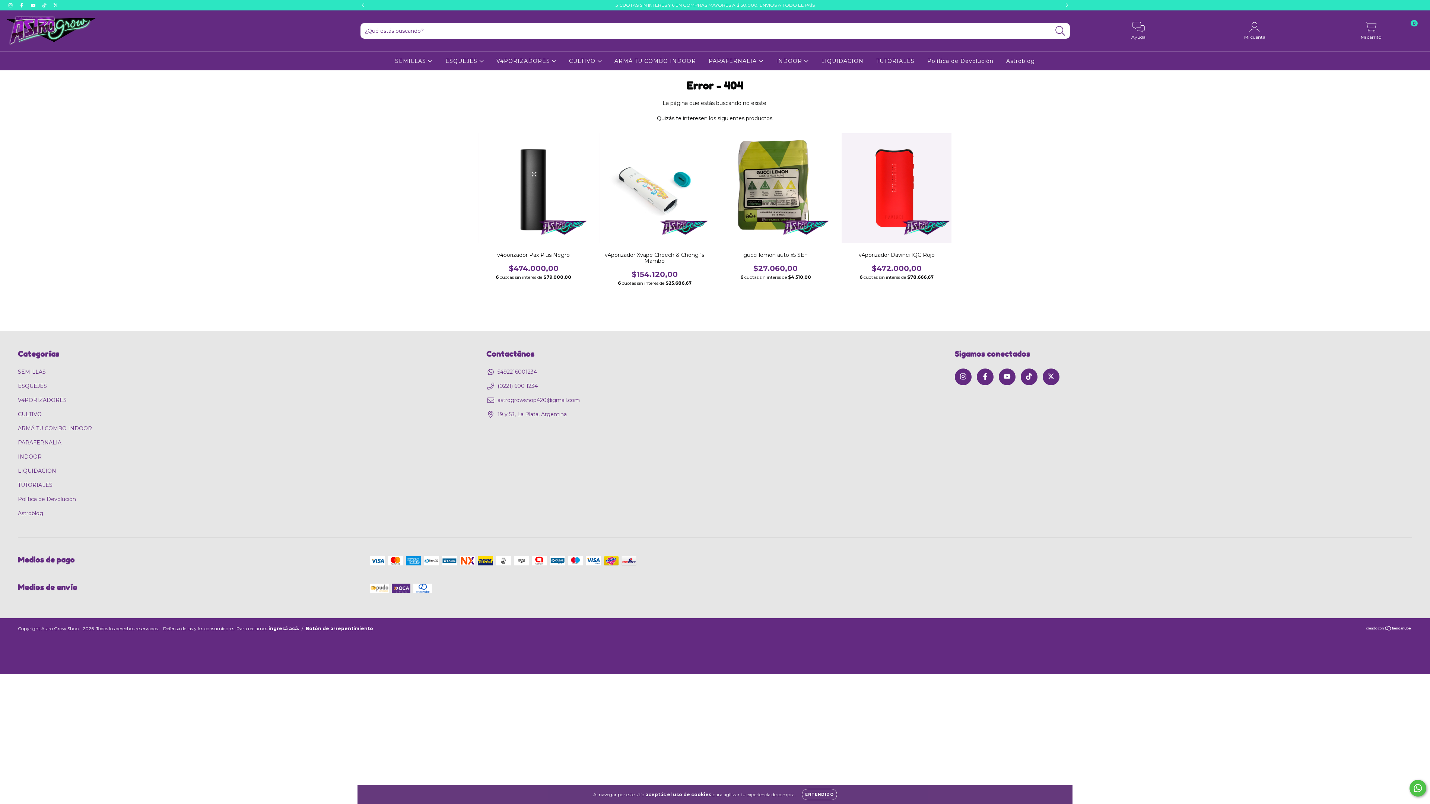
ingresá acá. (283, 628)
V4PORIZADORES (524, 61)
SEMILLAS (411, 61)
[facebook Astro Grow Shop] (22, 5)
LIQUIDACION (842, 61)
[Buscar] (1060, 31)
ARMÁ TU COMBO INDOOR (655, 61)
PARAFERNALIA (734, 61)
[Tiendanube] (1389, 629)
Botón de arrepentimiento (339, 628)
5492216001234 (517, 371)
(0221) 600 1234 (518, 386)
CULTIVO (583, 61)
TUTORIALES (895, 61)
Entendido (819, 794)
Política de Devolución (960, 61)
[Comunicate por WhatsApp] (1418, 788)
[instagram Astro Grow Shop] (11, 5)
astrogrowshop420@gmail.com (539, 400)
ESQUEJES (462, 61)
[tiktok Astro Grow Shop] (45, 5)
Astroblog (1020, 61)
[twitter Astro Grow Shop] (55, 5)
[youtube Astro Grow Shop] (33, 5)
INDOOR (790, 61)
